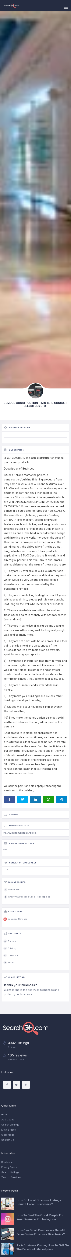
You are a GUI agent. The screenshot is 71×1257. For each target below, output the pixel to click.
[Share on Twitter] (22, 799)
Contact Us (7, 1139)
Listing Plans (8, 1129)
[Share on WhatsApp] (48, 799)
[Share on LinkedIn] (35, 799)
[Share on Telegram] (61, 799)
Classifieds (7, 1134)
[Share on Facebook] (9, 799)
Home (4, 1114)
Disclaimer (7, 1162)
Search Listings (10, 1124)
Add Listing (7, 1119)
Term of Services (11, 1177)
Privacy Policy (9, 1167)
